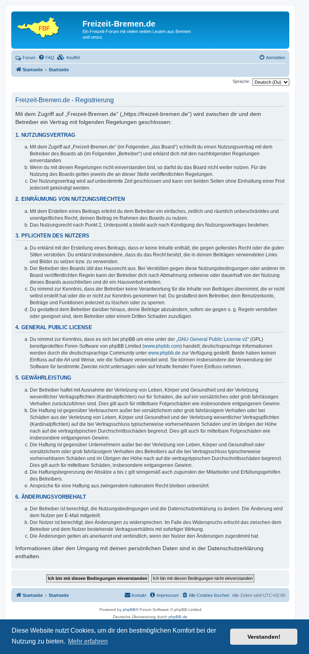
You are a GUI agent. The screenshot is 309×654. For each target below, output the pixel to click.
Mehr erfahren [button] (88, 641)
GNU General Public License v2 (212, 339)
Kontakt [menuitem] (139, 595)
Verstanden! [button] (263, 636)
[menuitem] (46, 57)
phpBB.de (178, 617)
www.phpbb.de (164, 353)
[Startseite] (47, 26)
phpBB (129, 609)
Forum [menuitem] (29, 57)
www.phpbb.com (162, 346)
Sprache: (241, 81)
